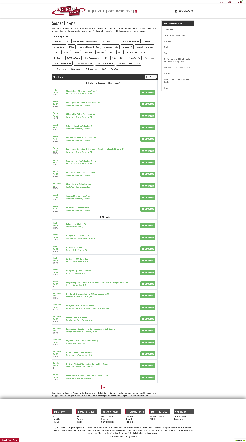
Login (221, 2)
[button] (136, 11)
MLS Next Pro (58, 57)
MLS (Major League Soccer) (136, 52)
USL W (104, 68)
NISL (105, 57)
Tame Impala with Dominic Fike (174, 35)
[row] (105, 92)
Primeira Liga (149, 57)
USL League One (76, 68)
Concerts (120, 11)
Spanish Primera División (84, 63)
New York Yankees (107, 416)
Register (229, 2)
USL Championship (60, 68)
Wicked (152, 419)
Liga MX (76, 52)
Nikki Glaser (168, 41)
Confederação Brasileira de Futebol (85, 41)
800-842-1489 (185, 11)
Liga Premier (88, 52)
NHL (104, 11)
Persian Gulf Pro (134, 57)
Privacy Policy (178, 419)
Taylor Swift (130, 416)
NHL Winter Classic (107, 421)
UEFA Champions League (105, 63)
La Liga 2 (66, 52)
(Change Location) (114, 83)
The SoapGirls (168, 29)
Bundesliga (57, 41)
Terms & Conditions (181, 416)
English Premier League (131, 41)
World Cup (114, 68)
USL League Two (91, 68)
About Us (56, 421)
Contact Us (56, 419)
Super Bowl (105, 419)
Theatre (129, 11)
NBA (99, 11)
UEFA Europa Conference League (129, 63)
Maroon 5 (129, 419)
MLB (89, 11)
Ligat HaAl (100, 52)
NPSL (114, 57)
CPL (117, 41)
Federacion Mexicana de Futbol (89, 46)
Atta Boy (167, 53)
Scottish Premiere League (62, 63)
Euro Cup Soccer (59, 46)
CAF (67, 41)
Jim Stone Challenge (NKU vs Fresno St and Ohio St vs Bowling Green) (177, 60)
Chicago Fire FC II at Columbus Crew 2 (177, 67)
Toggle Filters (151, 77)
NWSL (122, 57)
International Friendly (111, 46)
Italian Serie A (127, 46)
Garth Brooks (130, 421)
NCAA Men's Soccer (73, 57)
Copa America (106, 41)
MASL (120, 52)
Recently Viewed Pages (9, 439)
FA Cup (71, 46)
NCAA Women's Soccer (92, 57)
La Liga (56, 52)
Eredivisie (147, 41)
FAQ (54, 416)
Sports (110, 11)
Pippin (166, 47)
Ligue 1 (111, 52)
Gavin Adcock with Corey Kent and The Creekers (176, 80)
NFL (94, 11)
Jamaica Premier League (145, 46)
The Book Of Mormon (157, 416)
